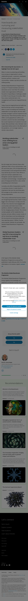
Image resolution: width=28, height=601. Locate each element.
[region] (14, 300)
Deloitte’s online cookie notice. (18, 301)
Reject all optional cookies (14, 309)
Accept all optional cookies (14, 306)
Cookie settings (14, 312)
